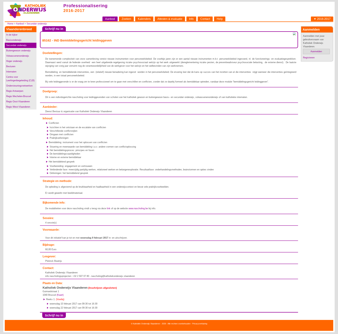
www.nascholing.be (138, 208)
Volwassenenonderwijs (17, 55)
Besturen (10, 66)
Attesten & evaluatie (169, 18)
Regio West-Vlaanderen (18, 106)
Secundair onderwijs (37, 23)
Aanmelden (316, 51)
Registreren (309, 57)
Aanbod (110, 18)
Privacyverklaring (199, 324)
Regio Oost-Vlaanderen (18, 101)
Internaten (11, 71)
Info (191, 18)
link (108, 208)
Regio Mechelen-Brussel (18, 96)
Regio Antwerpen (14, 91)
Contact (205, 18)
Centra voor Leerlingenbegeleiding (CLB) (20, 79)
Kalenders (144, 18)
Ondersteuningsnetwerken (19, 85)
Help (220, 18)
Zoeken (126, 18)
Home (10, 23)
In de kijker (11, 34)
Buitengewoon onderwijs (18, 50)
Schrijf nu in (54, 29)
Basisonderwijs (13, 40)
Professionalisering (85, 5)
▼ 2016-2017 (322, 18)
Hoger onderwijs (14, 61)
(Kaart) (60, 295)
